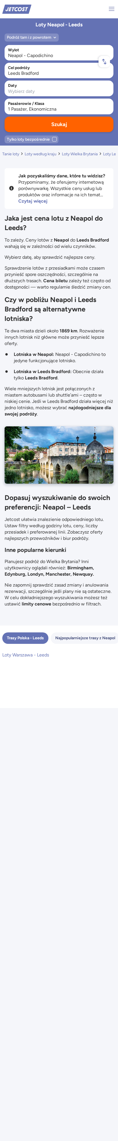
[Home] (17, 8)
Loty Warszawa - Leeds (25, 655)
